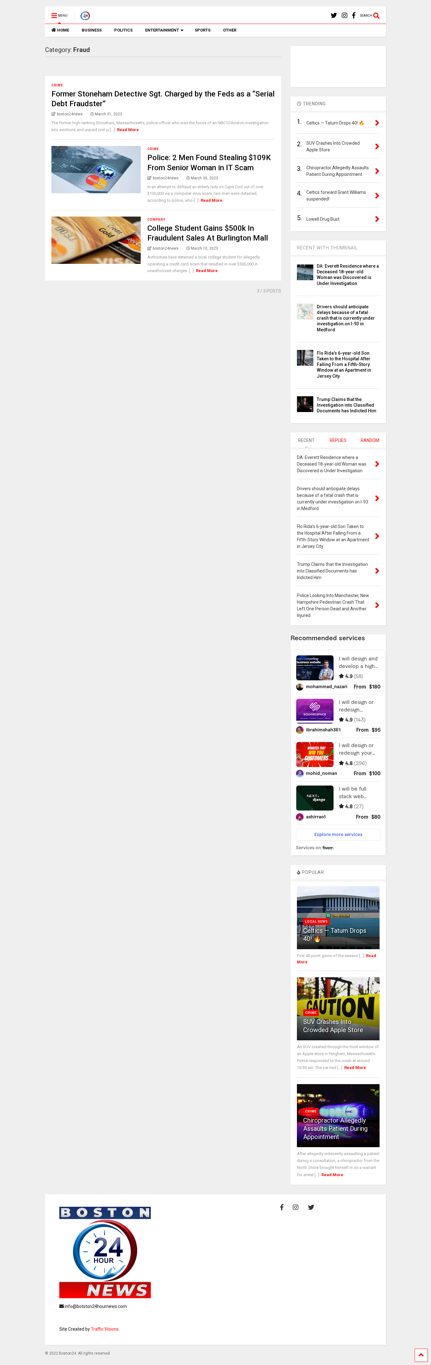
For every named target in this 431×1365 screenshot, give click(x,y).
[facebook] (353, 15)
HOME (63, 30)
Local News (316, 921)
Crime (57, 85)
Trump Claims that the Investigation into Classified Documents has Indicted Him (346, 405)
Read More (128, 129)
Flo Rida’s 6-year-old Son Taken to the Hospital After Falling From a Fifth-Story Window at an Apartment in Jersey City (344, 365)
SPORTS (202, 30)
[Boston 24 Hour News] (82, 17)
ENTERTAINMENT (162, 30)
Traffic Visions (105, 1329)
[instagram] (344, 15)
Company (156, 219)
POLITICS (123, 30)
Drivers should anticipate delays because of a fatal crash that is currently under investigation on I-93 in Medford (346, 318)
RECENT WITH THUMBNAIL (327, 247)
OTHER (229, 30)
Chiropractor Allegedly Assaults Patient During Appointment (335, 1129)
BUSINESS (92, 30)
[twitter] (334, 15)
